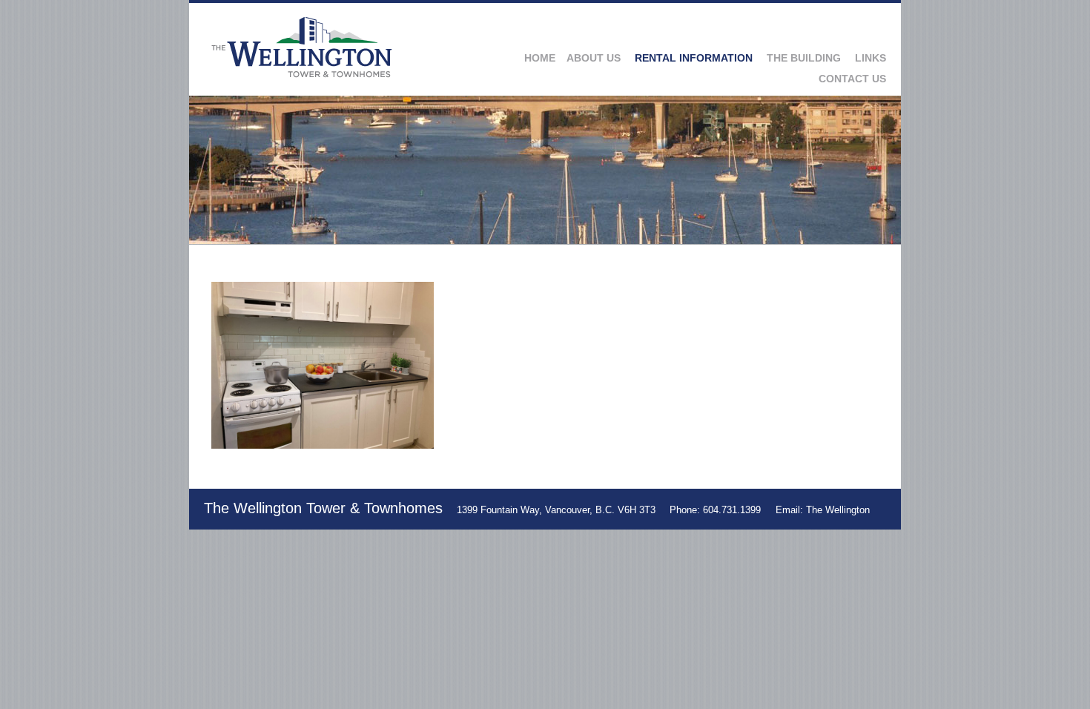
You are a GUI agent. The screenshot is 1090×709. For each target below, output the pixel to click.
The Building (804, 58)
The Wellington (838, 509)
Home (539, 58)
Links (870, 58)
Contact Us (852, 79)
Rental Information (694, 58)
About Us (594, 58)
